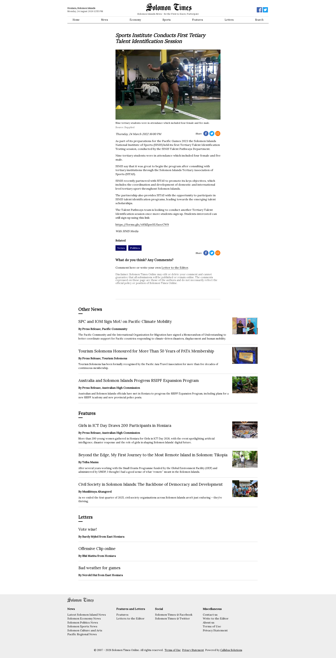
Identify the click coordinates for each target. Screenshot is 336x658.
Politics (135, 248)
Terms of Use (212, 626)
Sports (167, 19)
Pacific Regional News (82, 634)
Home (76, 19)
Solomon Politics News (82, 622)
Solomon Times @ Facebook (173, 614)
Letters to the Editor (130, 618)
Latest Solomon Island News (86, 614)
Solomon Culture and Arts (84, 630)
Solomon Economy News (84, 618)
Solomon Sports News (82, 626)
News (104, 19)
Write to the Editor (216, 618)
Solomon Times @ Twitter (172, 618)
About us (208, 622)
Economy (135, 19)
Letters (229, 19)
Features (197, 19)
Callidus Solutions (231, 650)
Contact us (210, 614)
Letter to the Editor (175, 267)
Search (259, 19)
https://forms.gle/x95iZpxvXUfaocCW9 (142, 224)
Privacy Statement (215, 630)
